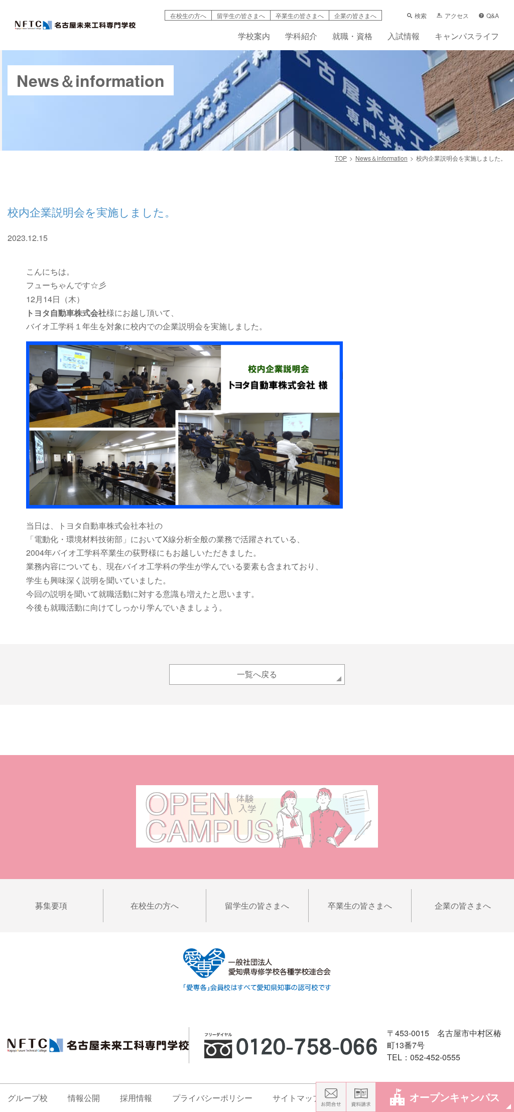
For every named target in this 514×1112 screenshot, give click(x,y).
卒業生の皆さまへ (300, 15)
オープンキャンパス (455, 1096)
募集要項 (51, 905)
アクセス (457, 16)
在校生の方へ (188, 15)
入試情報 (404, 37)
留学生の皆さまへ (241, 15)
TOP (341, 158)
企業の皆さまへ (355, 15)
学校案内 (254, 37)
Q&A (492, 16)
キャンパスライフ (467, 37)
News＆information (381, 158)
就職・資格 (352, 37)
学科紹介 (301, 37)
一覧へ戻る (257, 674)
